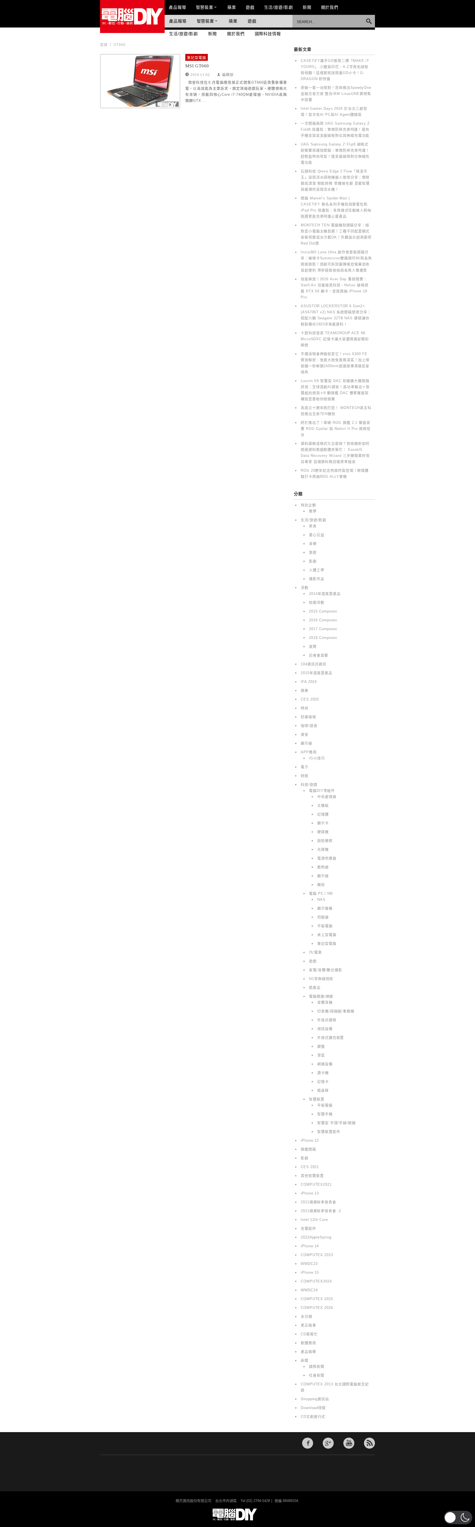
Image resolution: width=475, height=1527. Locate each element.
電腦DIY (132, 16)
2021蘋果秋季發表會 (318, 1202)
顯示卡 (323, 823)
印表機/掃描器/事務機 (335, 1011)
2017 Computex (323, 629)
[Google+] (328, 1443)
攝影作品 (316, 579)
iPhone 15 (310, 1272)
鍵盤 (321, 1046)
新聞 (307, 7)
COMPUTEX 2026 (317, 1308)
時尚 (304, 708)
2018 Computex (323, 638)
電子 (304, 767)
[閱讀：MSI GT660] (140, 81)
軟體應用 (308, 1343)
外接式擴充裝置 (330, 1038)
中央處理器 (326, 797)
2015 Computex (323, 611)
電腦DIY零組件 (322, 791)
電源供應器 (326, 858)
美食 (313, 526)
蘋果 (231, 7)
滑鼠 (321, 1055)
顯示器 (306, 743)
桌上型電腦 (326, 935)
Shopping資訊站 (315, 1399)
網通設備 (325, 1064)
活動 (304, 588)
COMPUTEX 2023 (317, 1255)
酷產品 (315, 987)
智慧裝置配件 (328, 1132)
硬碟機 (323, 832)
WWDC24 (309, 1290)
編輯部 (228, 74)
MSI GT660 (197, 66)
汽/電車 (315, 952)
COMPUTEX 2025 (317, 1299)
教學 (313, 511)
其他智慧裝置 (312, 1176)
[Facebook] (307, 1443)
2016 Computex (323, 620)
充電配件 (308, 1228)
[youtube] (348, 1443)
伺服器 (323, 917)
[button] (458, 1517)
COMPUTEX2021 (316, 1184)
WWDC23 (309, 1264)
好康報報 (308, 717)
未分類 (306, 1316)
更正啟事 (308, 1325)
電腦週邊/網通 (321, 996)
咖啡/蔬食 (309, 726)
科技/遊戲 (309, 784)
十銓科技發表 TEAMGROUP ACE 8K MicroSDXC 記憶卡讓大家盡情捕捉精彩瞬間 (335, 339)
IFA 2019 (309, 682)
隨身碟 (323, 1090)
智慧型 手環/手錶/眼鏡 (336, 1123)
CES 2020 (310, 699)
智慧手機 (325, 1114)
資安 (304, 734)
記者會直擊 (318, 655)
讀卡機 (323, 1073)
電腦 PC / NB (321, 893)
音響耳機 (325, 1002)
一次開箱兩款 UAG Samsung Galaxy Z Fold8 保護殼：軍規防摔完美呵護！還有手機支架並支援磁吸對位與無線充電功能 (335, 129)
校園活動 (316, 602)
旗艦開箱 (308, 1149)
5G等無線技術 (321, 979)
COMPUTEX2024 (316, 1281)
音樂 (313, 544)
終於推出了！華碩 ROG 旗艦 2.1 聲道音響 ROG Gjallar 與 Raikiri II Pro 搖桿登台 (336, 429)
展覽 (313, 646)
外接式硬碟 (326, 1020)
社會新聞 (316, 1375)
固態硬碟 (325, 841)
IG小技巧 (317, 758)
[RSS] (369, 1443)
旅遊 (313, 552)
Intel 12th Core (314, 1220)
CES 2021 (310, 1167)
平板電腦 (325, 926)
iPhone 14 (310, 1246)
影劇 (313, 561)
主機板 (323, 805)
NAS (321, 899)
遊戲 (250, 7)
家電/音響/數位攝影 (325, 970)
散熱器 (323, 867)
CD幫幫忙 (309, 1334)
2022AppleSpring (316, 1237)
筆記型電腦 (196, 58)
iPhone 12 (310, 1140)
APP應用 (309, 752)
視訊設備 (325, 1029)
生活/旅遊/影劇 (278, 7)
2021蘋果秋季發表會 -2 (321, 1211)
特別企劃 (308, 505)
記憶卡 (323, 1082)
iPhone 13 (310, 1193)
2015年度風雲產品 (316, 673)
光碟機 (323, 849)
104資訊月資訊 (313, 664)
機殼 (321, 885)
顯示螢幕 (325, 908)
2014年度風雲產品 (325, 594)
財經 (304, 776)
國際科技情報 (268, 33)
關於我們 (330, 7)
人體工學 (316, 570)
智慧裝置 (205, 7)
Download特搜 (313, 1408)
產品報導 (177, 7)
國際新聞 (316, 1366)
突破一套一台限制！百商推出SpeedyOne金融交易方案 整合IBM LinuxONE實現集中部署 (336, 94)
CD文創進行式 (313, 1417)
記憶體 (323, 814)
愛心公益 (316, 535)
